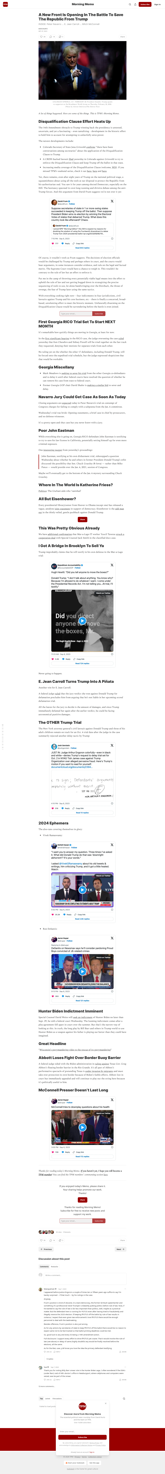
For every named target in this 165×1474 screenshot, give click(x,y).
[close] (106, 1403)
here (89, 171)
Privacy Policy (101, 1445)
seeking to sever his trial (73, 373)
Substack (70, 1469)
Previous (48, 1249)
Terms (84, 1457)
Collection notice (95, 1457)
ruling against (102, 1064)
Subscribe (145, 4)
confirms (90, 147)
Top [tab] (41, 1399)
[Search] (130, 4)
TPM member (45, 1174)
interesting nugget (52, 450)
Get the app (94, 1463)
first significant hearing (57, 338)
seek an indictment (82, 1017)
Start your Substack (76, 1463)
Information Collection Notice (81, 1445)
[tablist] (49, 1266)
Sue (45, 1367)
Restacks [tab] (54, 1267)
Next (119, 1249)
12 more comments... (47, 1386)
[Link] (35, 121)
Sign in (157, 4)
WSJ (114, 167)
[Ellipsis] (125, 1289)
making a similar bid (97, 385)
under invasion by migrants (99, 1071)
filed (71, 159)
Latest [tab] (47, 1399)
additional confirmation (60, 534)
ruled (121, 338)
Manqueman (49, 1289)
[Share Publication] (135, 4)
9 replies (50, 1359)
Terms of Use (94, 1443)
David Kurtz (43, 29)
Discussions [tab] (57, 1399)
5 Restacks (67, 1232)
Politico (43, 491)
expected (66, 403)
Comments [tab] (44, 1267)
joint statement (62, 509)
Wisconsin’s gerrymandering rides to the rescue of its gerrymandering (75, 1050)
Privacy (77, 1457)
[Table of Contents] (2, 737)
